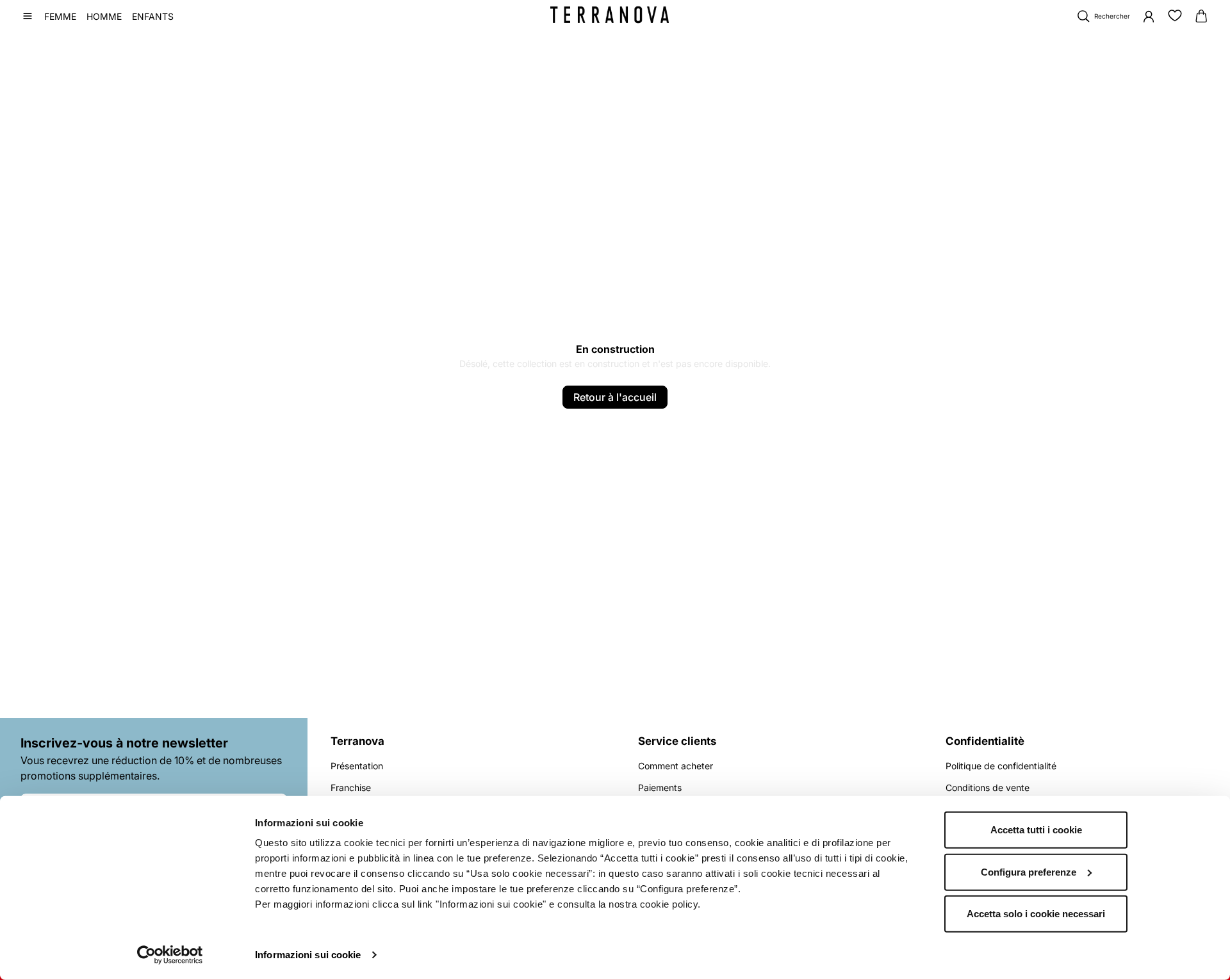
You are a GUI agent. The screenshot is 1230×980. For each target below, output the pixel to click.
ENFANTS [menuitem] (153, 16)
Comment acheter (675, 765)
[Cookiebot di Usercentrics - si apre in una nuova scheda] (170, 955)
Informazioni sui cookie (308, 954)
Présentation (357, 765)
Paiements (660, 787)
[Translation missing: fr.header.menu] (27, 16)
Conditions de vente (987, 787)
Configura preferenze (1028, 871)
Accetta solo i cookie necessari (1036, 913)
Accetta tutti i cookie (1036, 829)
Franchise (351, 787)
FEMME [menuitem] (60, 16)
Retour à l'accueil (615, 397)
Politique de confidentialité (1001, 765)
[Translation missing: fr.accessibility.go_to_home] (609, 15)
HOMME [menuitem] (104, 16)
